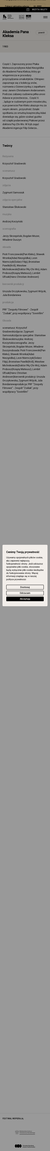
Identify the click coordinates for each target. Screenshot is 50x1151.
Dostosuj (25, 587)
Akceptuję (25, 599)
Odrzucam (25, 593)
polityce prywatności (16, 579)
